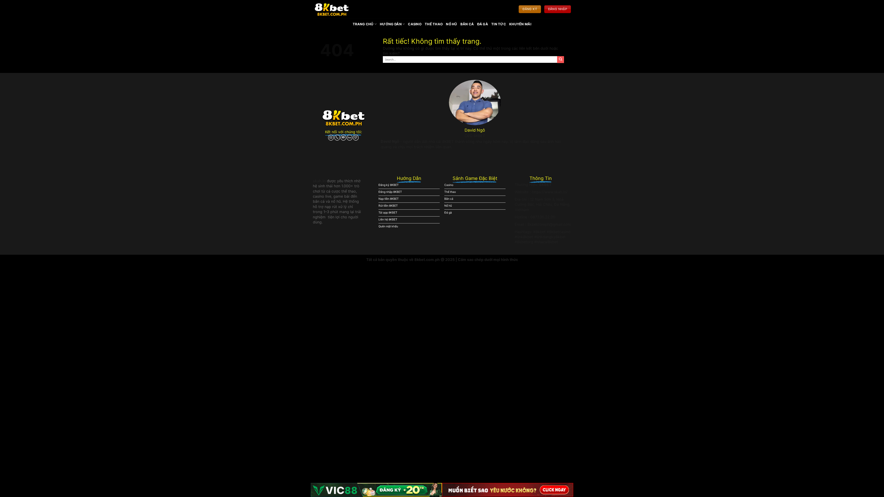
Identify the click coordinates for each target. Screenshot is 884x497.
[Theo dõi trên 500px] (349, 138)
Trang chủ (363, 24)
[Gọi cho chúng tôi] (337, 138)
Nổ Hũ (451, 24)
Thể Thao (434, 24)
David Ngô (390, 141)
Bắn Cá (467, 24)
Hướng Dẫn (391, 24)
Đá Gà (482, 24)
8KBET (545, 184)
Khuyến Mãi (520, 24)
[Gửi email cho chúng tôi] (331, 138)
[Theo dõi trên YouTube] (343, 138)
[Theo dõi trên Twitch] (356, 138)
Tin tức (498, 24)
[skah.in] (331, 9)
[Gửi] (560, 59)
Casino (415, 24)
